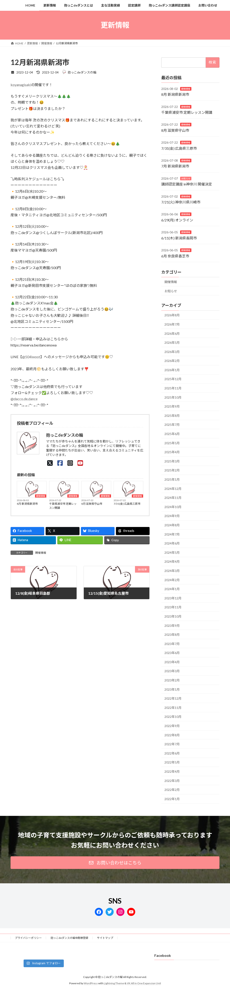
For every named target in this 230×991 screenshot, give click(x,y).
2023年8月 (172, 634)
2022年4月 (172, 771)
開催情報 (40, 496)
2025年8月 (172, 415)
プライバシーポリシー (28, 938)
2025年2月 (172, 470)
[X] (50, 463)
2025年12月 (172, 379)
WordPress (91, 983)
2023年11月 (172, 607)
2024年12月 (172, 488)
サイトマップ (105, 938)
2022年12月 (172, 698)
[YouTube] (80, 463)
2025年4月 (172, 452)
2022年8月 (172, 735)
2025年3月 (172, 461)
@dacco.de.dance (24, 399)
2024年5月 (172, 552)
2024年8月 (172, 525)
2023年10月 (172, 616)
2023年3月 (172, 671)
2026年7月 (172, 324)
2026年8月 (172, 315)
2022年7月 (172, 744)
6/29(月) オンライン (177, 220)
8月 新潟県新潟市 (27, 503)
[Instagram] (70, 463)
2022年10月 (172, 717)
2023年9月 (172, 625)
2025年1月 (172, 479)
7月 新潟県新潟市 (175, 166)
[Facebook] (60, 463)
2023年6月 (172, 653)
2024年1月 (172, 589)
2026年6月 (172, 333)
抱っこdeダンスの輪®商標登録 (69, 938)
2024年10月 (172, 507)
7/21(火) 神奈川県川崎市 (180, 202)
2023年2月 (172, 680)
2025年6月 (172, 434)
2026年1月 (172, 370)
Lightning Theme (114, 983)
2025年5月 (172, 443)
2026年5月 (172, 342)
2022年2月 (172, 790)
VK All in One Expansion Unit (144, 983)
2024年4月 (172, 561)
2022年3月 (172, 780)
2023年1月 (172, 689)
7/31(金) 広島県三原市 (127, 503)
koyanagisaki (21, 85)
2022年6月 (172, 753)
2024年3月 (172, 571)
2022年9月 (172, 726)
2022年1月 (172, 799)
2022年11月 (172, 707)
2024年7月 (172, 534)
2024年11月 (172, 498)
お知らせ (185, 178)
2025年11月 (172, 388)
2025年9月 (172, 406)
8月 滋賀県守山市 (91, 503)
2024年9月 (172, 516)
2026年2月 (172, 361)
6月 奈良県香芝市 (175, 256)
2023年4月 (172, 662)
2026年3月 (172, 351)
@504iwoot (31, 357)
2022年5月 (172, 762)
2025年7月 (172, 424)
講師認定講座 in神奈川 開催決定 (186, 184)
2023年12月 (172, 598)
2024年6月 (172, 543)
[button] (115, 862)
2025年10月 (172, 397)
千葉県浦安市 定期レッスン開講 (63, 505)
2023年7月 (172, 643)
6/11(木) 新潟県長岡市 (179, 238)
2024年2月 (172, 580)
